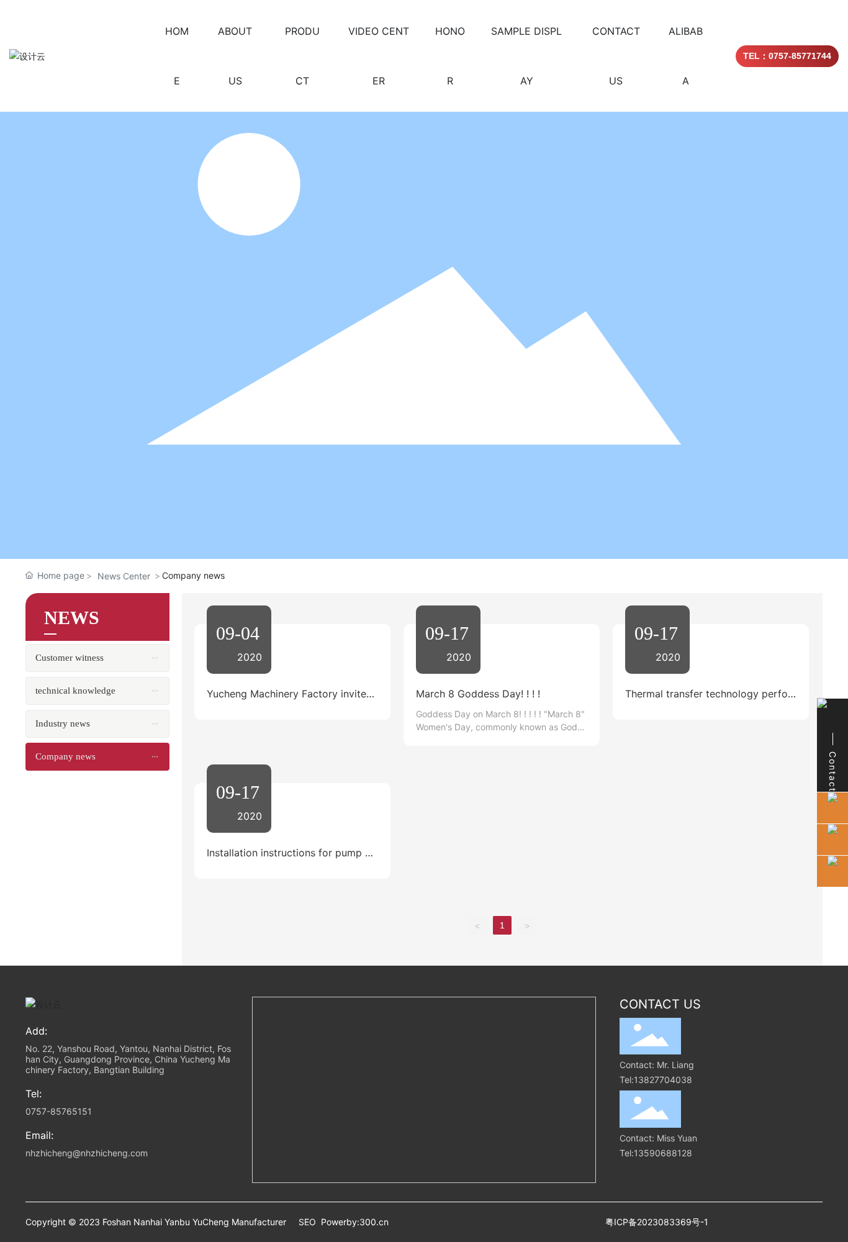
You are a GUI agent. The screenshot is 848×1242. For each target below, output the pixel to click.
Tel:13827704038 (656, 1079)
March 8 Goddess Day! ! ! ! (478, 693)
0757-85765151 (58, 1111)
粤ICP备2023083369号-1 (656, 1222)
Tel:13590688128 (656, 1153)
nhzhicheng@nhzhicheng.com (86, 1153)
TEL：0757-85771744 (787, 56)
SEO (307, 1222)
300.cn (374, 1222)
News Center (123, 576)
